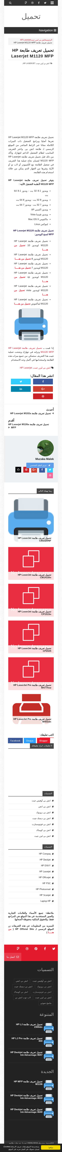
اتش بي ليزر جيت (38, 40)
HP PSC (46, 883)
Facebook (15, 740)
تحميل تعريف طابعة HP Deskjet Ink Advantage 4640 (26, 1110)
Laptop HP (46, 901)
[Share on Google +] (43, 389)
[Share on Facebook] (43, 381)
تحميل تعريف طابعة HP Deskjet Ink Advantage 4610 (26, 1096)
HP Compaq (45, 854)
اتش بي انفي (44, 806)
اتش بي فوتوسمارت (41, 824)
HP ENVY (46, 865)
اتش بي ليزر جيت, (42, 63)
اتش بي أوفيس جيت (41, 800)
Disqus (29, 740)
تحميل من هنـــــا (23, 258)
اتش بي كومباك (43, 830)
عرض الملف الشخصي (38, 465)
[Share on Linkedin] (21, 389)
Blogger (44, 740)
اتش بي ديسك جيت (41, 818)
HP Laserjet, (28, 63)
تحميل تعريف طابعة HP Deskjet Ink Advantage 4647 (26, 1053)
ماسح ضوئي (45, 1003)
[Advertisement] (31, 104)
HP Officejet (45, 877)
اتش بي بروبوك (43, 812)
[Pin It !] (43, 396)
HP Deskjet (45, 859)
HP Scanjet (45, 895)
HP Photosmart (43, 889)
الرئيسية (48, 40)
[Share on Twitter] (21, 381)
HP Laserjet (25, 40)
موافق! (50, 1147)
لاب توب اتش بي (23, 997)
